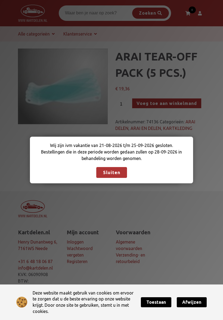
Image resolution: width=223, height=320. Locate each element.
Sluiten (111, 172)
